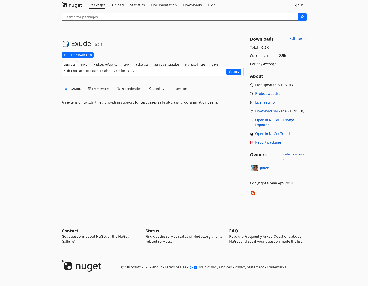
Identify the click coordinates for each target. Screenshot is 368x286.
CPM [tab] (127, 64)
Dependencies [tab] (130, 89)
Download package (271, 111)
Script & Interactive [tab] (166, 64)
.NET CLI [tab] (69, 64)
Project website (267, 93)
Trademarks (276, 267)
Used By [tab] (158, 89)
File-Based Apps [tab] (195, 64)
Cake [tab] (215, 64)
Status (152, 231)
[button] (233, 72)
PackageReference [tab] (105, 64)
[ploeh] (254, 168)
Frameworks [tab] (100, 89)
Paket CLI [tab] (142, 64)
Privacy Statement (249, 267)
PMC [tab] (84, 64)
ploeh (264, 167)
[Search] (302, 17)
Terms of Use (175, 267)
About (157, 267)
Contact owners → (292, 156)
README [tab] (74, 89)
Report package (268, 142)
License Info (265, 102)
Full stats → (298, 39)
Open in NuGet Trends (273, 133)
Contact (70, 231)
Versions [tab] (181, 89)
